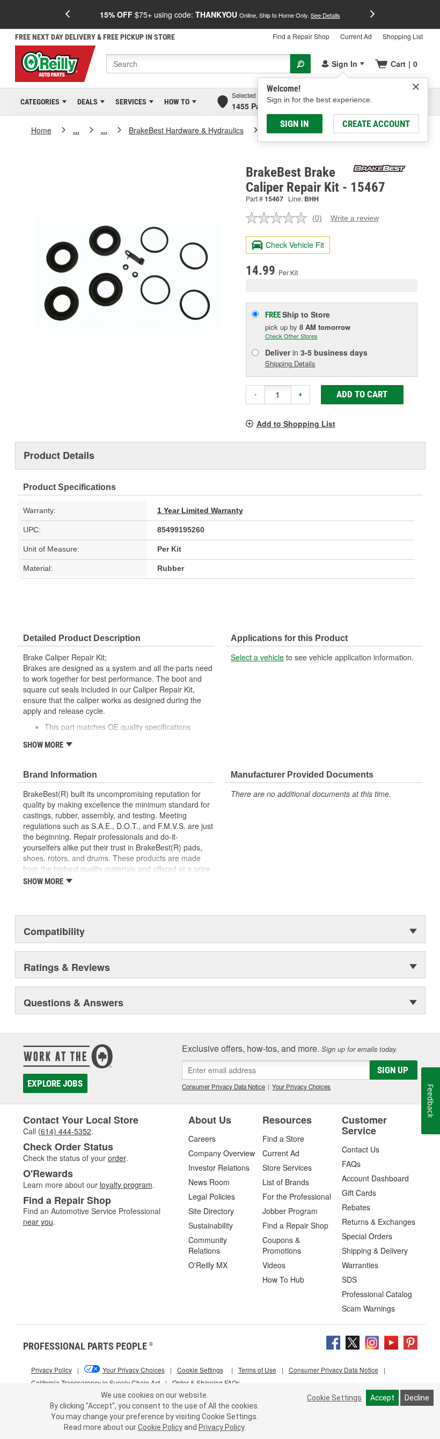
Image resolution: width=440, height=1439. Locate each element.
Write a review (355, 218)
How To (175, 101)
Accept (382, 1397)
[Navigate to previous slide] (68, 14)
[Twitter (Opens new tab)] (353, 1341)
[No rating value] (279, 217)
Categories (38, 101)
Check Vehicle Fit (295, 244)
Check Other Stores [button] (291, 336)
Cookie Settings (334, 1397)
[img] (416, 87)
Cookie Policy (160, 1427)
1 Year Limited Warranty (200, 510)
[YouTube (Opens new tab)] (391, 1341)
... (76, 130)
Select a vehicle (257, 657)
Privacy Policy (221, 1427)
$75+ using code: (220, 14)
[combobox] (198, 63)
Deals (85, 101)
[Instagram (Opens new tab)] (372, 1341)
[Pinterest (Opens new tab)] (410, 1341)
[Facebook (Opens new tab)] (333, 1341)
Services (129, 101)
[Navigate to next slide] (372, 14)
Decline (417, 1397)
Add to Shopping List (295, 423)
